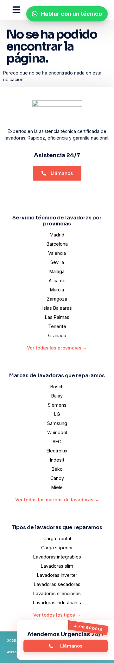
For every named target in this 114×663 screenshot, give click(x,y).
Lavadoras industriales (57, 602)
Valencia (57, 253)
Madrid (57, 234)
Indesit (57, 460)
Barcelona (57, 244)
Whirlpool (57, 432)
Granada (57, 335)
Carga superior (57, 547)
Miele (57, 487)
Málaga (57, 271)
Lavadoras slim (57, 566)
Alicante (57, 280)
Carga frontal (57, 538)
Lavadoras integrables (57, 556)
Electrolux (57, 450)
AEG (57, 441)
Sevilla (57, 262)
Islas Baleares (57, 308)
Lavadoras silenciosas (57, 593)
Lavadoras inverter (57, 575)
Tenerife (57, 326)
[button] (16, 9)
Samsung (57, 423)
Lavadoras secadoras (57, 584)
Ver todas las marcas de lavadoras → (57, 499)
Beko (57, 469)
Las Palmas (57, 317)
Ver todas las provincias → (57, 347)
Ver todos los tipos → (57, 615)
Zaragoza (57, 299)
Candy (57, 478)
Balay (57, 395)
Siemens (57, 405)
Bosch (57, 386)
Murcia (57, 289)
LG (57, 414)
